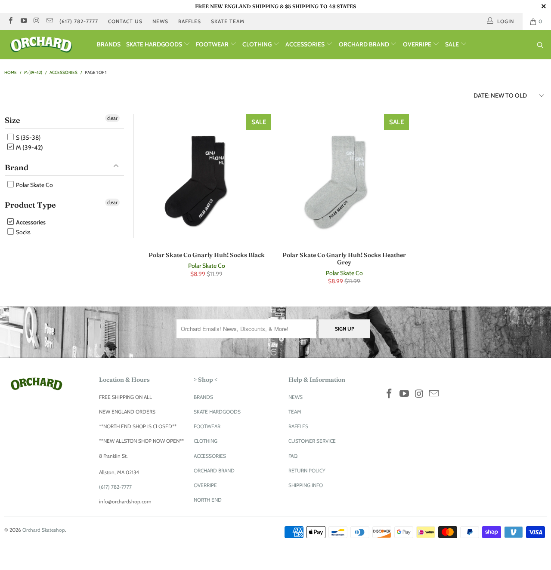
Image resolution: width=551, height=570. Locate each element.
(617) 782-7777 (78, 21)
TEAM (294, 411)
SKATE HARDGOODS (154, 44)
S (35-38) (27, 137)
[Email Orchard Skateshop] (49, 21)
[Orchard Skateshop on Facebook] (10, 21)
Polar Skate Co (34, 185)
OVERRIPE (418, 44)
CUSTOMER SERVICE (312, 441)
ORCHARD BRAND (364, 44)
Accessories (30, 222)
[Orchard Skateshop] (48, 44)
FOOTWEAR (213, 44)
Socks (23, 232)
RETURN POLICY (306, 470)
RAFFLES (189, 21)
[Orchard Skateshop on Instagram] (36, 21)
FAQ (292, 456)
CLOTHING (257, 44)
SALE (452, 44)
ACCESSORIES (305, 44)
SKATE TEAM (228, 21)
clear (112, 118)
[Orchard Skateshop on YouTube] (23, 21)
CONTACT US (125, 21)
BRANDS (109, 44)
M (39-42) (29, 147)
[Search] (540, 46)
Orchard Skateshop (43, 530)
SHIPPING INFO (305, 485)
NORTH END (208, 499)
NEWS (160, 21)
